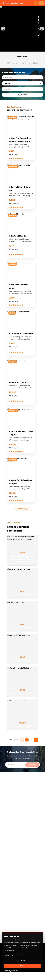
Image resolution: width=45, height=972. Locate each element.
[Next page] (36, 740)
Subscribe (32, 765)
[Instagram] (38, 29)
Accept (22, 966)
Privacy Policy (9, 955)
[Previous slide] (3, 28)
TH (41, 3)
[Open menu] (3, 3)
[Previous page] (22, 740)
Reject (22, 960)
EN (36, 3)
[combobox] (22, 89)
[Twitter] (38, 35)
